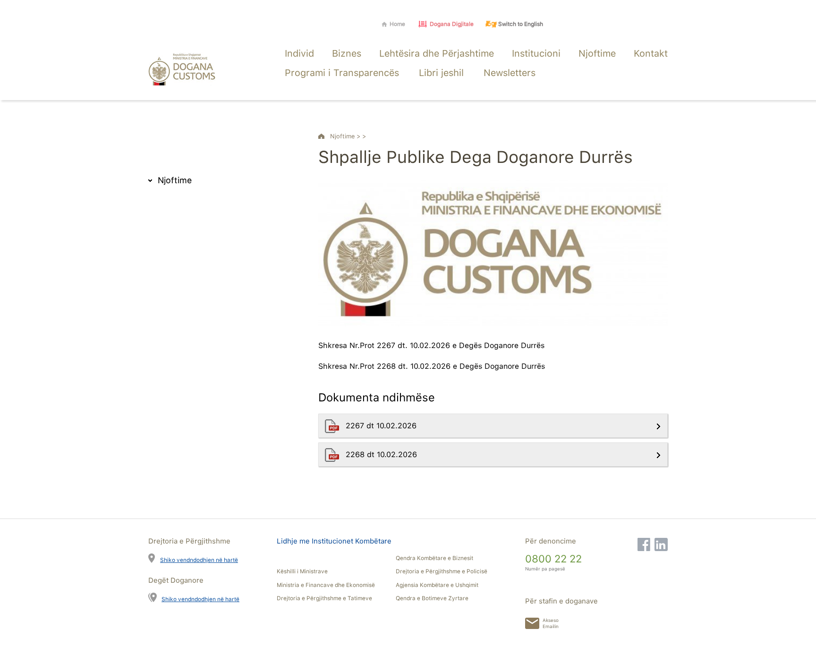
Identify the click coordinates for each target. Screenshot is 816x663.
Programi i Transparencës (342, 72)
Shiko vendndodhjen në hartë (199, 560)
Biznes (346, 53)
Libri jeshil (441, 72)
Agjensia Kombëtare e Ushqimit (437, 585)
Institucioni (536, 53)
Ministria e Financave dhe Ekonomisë (326, 585)
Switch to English (520, 24)
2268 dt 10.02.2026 (382, 454)
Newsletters (510, 72)
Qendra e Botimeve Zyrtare (432, 598)
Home (397, 24)
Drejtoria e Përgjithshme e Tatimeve (324, 598)
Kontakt (651, 53)
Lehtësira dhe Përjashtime (436, 53)
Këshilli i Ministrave (302, 571)
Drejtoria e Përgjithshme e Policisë (441, 571)
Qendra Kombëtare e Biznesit (434, 558)
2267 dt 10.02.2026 (382, 425)
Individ (299, 53)
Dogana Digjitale (452, 24)
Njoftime (597, 53)
